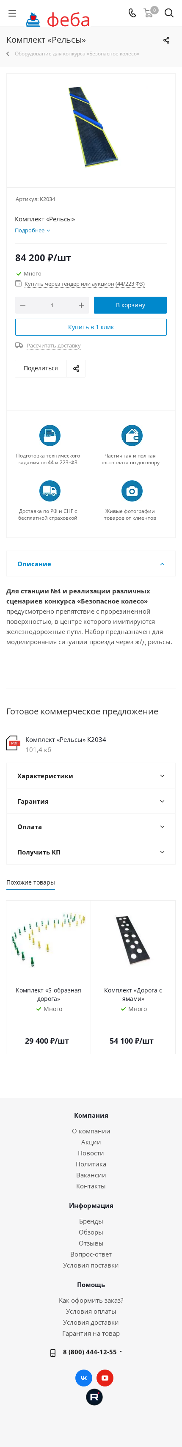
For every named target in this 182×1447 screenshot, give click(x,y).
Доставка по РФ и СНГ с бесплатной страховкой (47, 514)
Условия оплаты (91, 1311)
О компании (91, 1131)
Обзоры (91, 1232)
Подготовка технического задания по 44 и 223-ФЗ (48, 459)
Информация (91, 1205)
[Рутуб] (94, 1396)
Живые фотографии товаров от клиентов (130, 514)
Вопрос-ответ (91, 1254)
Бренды (91, 1221)
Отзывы (91, 1243)
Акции (91, 1142)
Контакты (91, 1186)
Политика (91, 1164)
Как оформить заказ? (91, 1300)
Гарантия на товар (91, 1333)
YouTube (105, 1378)
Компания (91, 1115)
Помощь (91, 1284)
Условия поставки (91, 1265)
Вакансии (91, 1175)
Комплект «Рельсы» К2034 (65, 739)
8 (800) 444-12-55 (90, 1352)
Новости (91, 1153)
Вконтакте (83, 1378)
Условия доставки (91, 1322)
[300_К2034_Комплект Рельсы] (91, 126)
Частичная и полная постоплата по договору (130, 459)
